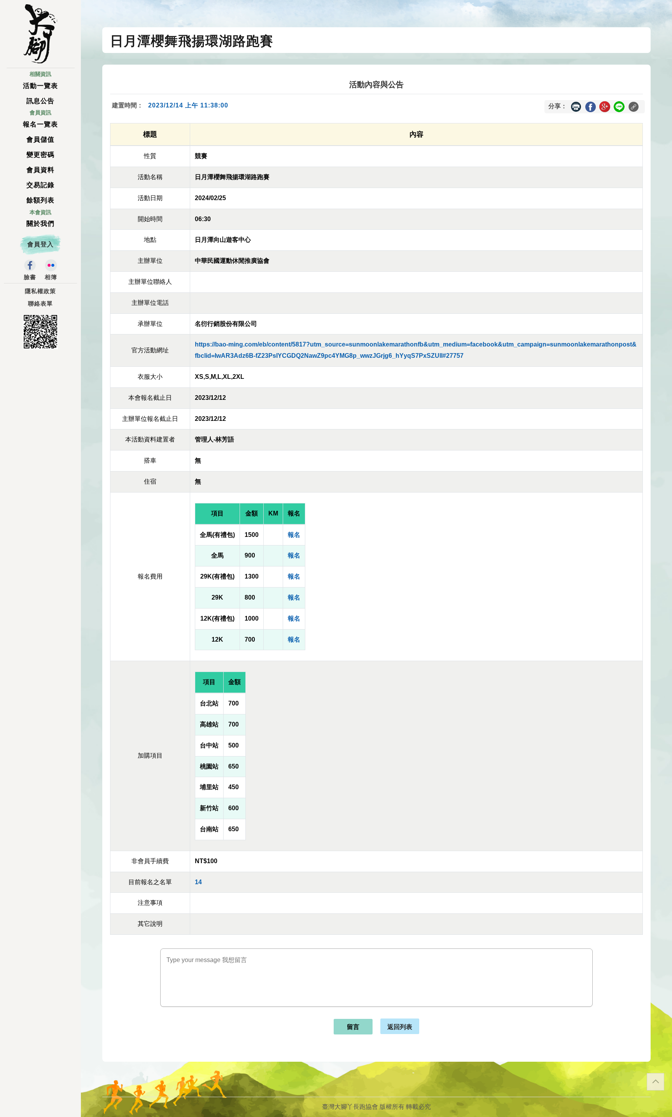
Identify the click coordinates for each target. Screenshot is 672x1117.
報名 (294, 534)
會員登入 (40, 244)
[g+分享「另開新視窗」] (604, 106)
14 (198, 882)
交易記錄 (40, 185)
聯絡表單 (40, 304)
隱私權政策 (40, 291)
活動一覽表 (40, 86)
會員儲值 (40, 139)
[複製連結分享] (633, 106)
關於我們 (40, 223)
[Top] (655, 1082)
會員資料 (40, 170)
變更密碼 (40, 154)
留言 (353, 1027)
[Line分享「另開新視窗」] (619, 106)
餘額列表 (40, 200)
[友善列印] (575, 106)
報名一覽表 (40, 124)
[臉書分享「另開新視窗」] (590, 106)
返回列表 (399, 1026)
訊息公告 (40, 101)
